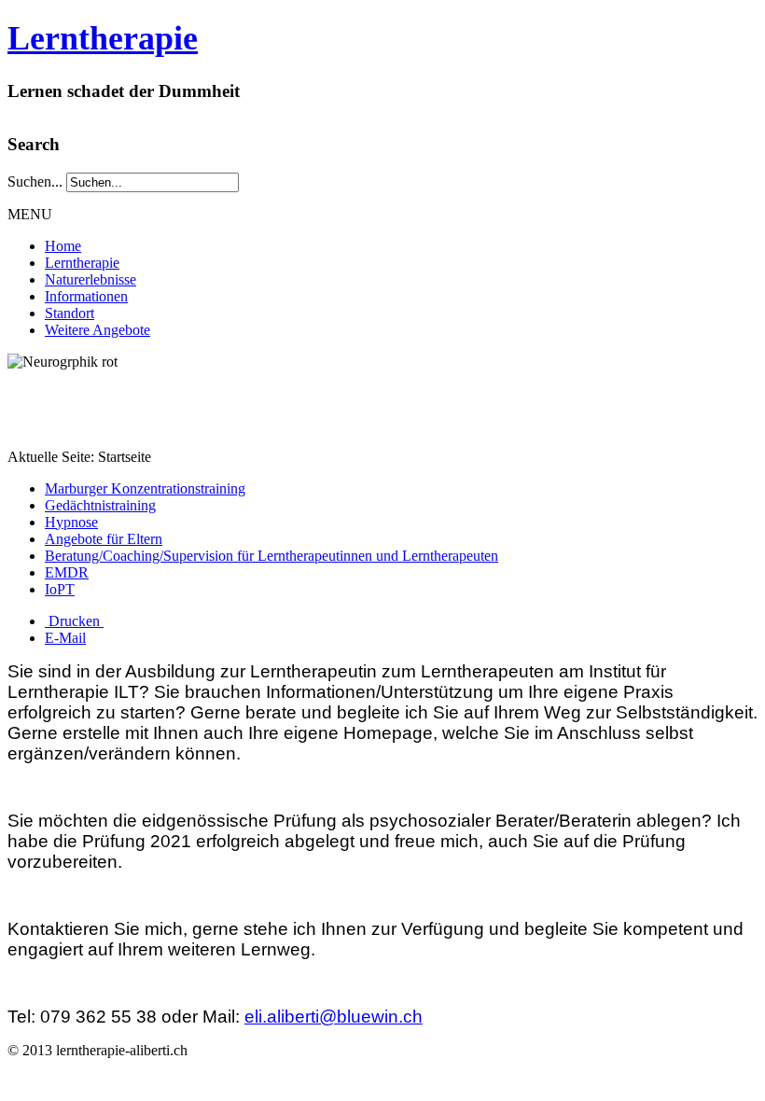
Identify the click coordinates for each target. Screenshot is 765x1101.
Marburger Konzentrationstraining (145, 488)
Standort (69, 313)
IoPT (60, 589)
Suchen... (35, 181)
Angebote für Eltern (103, 539)
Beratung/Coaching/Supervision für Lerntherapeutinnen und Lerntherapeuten (271, 556)
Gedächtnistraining (100, 505)
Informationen (86, 296)
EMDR (67, 572)
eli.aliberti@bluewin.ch (333, 1016)
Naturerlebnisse (90, 279)
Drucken (74, 621)
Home (63, 246)
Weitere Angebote (97, 330)
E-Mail (65, 638)
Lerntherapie (102, 38)
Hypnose (71, 522)
